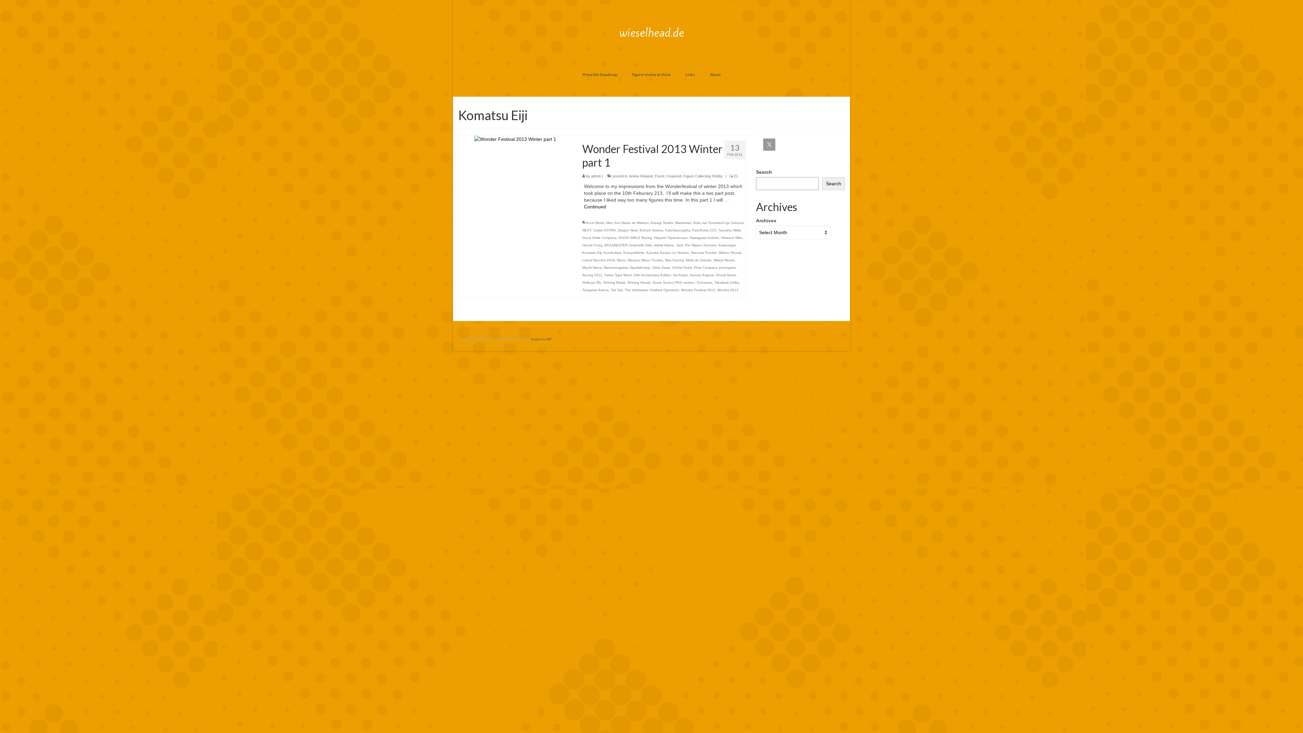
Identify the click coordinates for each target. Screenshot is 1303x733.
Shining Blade (614, 282)
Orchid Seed (682, 267)
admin (596, 176)
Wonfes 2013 (727, 290)
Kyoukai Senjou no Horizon (667, 253)
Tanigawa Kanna (595, 290)
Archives (766, 220)
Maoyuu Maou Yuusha (645, 260)
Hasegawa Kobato (704, 238)
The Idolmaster (636, 290)
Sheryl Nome (726, 275)
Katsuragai (727, 245)
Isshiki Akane (664, 245)
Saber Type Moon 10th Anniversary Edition (637, 275)
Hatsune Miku (731, 238)
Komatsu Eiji (592, 253)
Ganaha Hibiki (730, 230)
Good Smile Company (599, 238)
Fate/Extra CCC (704, 230)
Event (659, 176)
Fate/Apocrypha (677, 230)
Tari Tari (617, 290)
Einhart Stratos (651, 230)
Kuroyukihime (633, 253)
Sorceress (704, 282)
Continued (595, 206)
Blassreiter (683, 223)
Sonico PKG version (679, 282)
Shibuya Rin (591, 282)
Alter (609, 223)
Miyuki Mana (592, 267)
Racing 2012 (592, 275)
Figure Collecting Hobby (703, 176)
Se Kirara (680, 275)
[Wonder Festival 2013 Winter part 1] (515, 139)
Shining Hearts (638, 282)
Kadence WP (541, 339)
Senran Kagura (702, 275)
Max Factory (674, 260)
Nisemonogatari (616, 267)
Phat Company (705, 267)
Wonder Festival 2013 (698, 290)
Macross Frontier (704, 253)
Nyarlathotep (640, 267)
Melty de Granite (699, 260)
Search (764, 172)
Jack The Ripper (688, 245)
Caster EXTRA (604, 230)
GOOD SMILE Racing (635, 238)
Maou (621, 260)
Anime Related (641, 176)
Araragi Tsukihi (661, 223)
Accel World (595, 223)
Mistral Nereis (724, 260)
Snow (657, 282)
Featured (673, 176)
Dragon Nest (628, 230)
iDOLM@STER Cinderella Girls (628, 245)
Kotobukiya (612, 253)
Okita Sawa (661, 267)
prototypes (727, 267)
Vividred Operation (664, 290)
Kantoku (710, 245)
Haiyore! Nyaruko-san (671, 238)
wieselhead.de (651, 32)
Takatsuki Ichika (726, 282)
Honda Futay (592, 245)
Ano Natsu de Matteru (631, 223)
